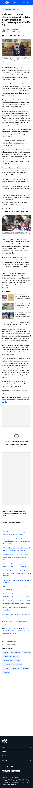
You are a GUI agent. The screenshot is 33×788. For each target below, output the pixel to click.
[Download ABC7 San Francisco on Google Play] (15, 771)
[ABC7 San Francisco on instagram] (12, 766)
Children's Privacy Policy (7, 779)
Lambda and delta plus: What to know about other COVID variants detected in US (16, 557)
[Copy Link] (23, 35)
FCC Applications (6, 782)
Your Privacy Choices (14, 777)
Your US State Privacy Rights (21, 779)
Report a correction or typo (9, 641)
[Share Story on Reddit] (11, 35)
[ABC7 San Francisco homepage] (7, 2)
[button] (2, 2)
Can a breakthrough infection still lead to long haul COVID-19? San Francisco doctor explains (17, 573)
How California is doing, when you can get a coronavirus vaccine (15, 399)
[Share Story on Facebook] (2, 35)
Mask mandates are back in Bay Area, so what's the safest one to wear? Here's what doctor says (16, 541)
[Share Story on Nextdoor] (15, 35)
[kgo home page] (4, 741)
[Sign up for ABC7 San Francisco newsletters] (16, 766)
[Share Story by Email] (19, 35)
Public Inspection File (24, 780)
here (12, 513)
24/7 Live (12, 2)
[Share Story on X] (6, 35)
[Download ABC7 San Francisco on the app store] (6, 771)
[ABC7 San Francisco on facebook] (3, 766)
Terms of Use (5, 780)
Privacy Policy (5, 777)
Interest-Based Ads (13, 780)
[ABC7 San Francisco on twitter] (7, 766)
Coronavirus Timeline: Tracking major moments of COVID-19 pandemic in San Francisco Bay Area (16, 630)
